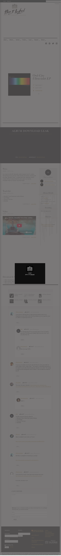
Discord (32, 274)
